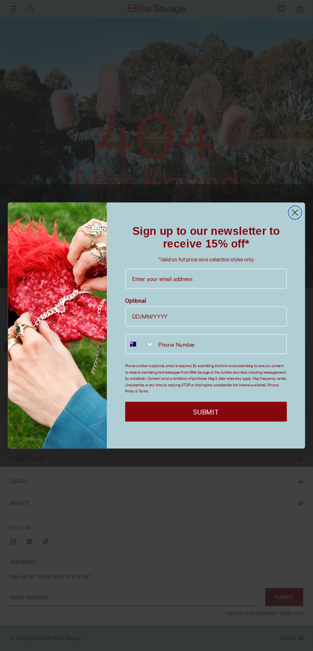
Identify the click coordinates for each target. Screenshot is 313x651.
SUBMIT (205, 412)
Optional (135, 300)
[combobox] (140, 344)
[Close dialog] (295, 212)
